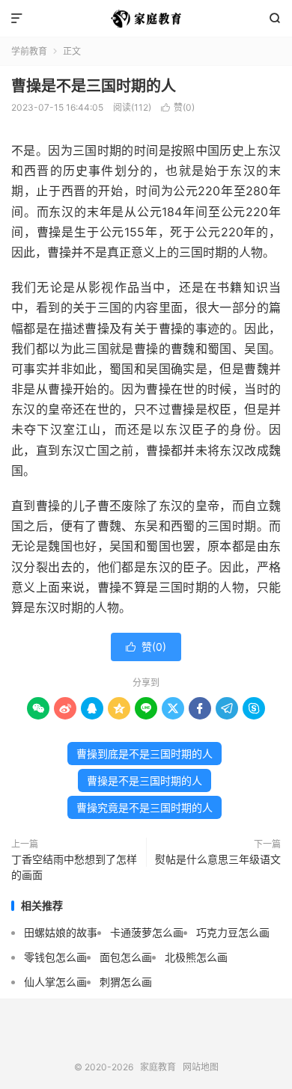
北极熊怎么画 (196, 957)
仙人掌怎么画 (55, 981)
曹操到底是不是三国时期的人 (144, 753)
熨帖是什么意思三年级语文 (218, 859)
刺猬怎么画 (126, 981)
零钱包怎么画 (55, 957)
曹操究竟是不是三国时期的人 (144, 807)
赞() (178, 107)
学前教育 (29, 51)
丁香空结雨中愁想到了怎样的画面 (74, 867)
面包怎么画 (126, 957)
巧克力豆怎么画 (233, 932)
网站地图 (201, 1067)
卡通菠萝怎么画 (146, 932)
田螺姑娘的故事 (60, 932)
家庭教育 (146, 19)
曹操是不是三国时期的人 (93, 86)
